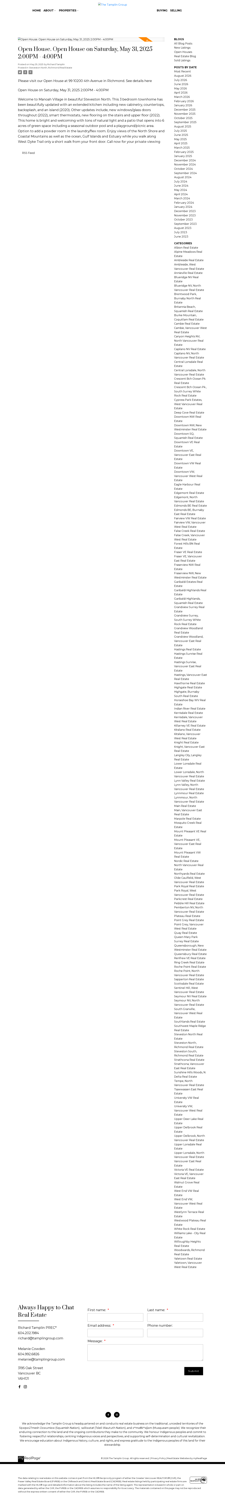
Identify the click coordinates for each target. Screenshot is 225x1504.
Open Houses (183, 52)
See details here (139, 81)
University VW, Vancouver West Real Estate (188, 1110)
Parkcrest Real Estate (188, 899)
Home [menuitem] (36, 10)
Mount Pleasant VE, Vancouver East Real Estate (187, 844)
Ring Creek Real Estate (189, 962)
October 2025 (183, 118)
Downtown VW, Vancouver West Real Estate (188, 476)
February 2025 (184, 152)
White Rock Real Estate (189, 1228)
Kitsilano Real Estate (187, 729)
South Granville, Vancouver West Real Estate (188, 1013)
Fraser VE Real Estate (188, 552)
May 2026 (180, 88)
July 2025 (180, 130)
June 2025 (181, 135)
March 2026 (182, 97)
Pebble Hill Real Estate (189, 903)
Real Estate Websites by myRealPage (187, 1458)
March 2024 (182, 198)
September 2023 (185, 223)
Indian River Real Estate (189, 708)
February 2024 (184, 202)
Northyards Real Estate (189, 873)
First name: (97, 1310)
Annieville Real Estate (188, 273)
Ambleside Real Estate (189, 260)
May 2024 (180, 190)
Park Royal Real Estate (189, 886)
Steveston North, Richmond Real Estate (50, 67)
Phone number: (160, 1325)
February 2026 (184, 101)
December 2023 (185, 211)
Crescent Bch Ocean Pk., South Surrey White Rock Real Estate (190, 391)
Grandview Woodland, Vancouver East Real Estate (188, 641)
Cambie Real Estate (187, 323)
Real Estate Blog (185, 56)
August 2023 (182, 228)
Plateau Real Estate (187, 916)
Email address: (99, 1325)
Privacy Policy (158, 1458)
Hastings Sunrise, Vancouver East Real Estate (187, 666)
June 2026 (181, 84)
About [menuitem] (48, 10)
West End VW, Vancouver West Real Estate (188, 1203)
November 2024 (185, 164)
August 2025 (182, 126)
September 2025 (185, 122)
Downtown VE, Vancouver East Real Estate (187, 455)
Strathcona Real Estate (189, 1059)
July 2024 (180, 181)
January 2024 (183, 206)
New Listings (182, 47)
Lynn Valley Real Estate (189, 780)
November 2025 (185, 113)
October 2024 (183, 168)
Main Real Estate (185, 806)
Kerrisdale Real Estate (188, 712)
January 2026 (183, 105)
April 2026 (180, 92)
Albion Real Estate (186, 247)
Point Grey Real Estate (189, 920)
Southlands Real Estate (189, 1021)
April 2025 (180, 143)
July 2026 (180, 80)
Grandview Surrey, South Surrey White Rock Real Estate (187, 620)
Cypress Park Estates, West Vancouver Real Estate (188, 404)
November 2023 (185, 215)
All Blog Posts (183, 43)
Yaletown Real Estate (188, 1258)
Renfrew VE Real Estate (190, 958)
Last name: (156, 1310)
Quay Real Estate (185, 932)
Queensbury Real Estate (190, 954)
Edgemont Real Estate (189, 493)
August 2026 (182, 75)
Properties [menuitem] (67, 10)
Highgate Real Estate (188, 687)
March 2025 (182, 147)
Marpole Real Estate (187, 818)
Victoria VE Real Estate (189, 1169)
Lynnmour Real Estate (189, 793)
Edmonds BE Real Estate (190, 505)
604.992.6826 (28, 1354)
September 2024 (185, 173)
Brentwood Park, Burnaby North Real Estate (187, 298)
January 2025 (183, 156)
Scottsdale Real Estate (189, 983)
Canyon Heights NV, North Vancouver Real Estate (189, 340)
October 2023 (183, 219)
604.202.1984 (28, 1333)
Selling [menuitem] (176, 10)
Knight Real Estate (186, 742)
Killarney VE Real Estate (190, 725)
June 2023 (181, 236)
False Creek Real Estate (189, 531)
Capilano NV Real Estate (190, 349)
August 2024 (182, 177)
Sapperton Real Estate (189, 979)
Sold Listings (182, 60)
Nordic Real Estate (186, 861)
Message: (95, 1341)
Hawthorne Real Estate (189, 683)
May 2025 (180, 139)
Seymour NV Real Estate (190, 996)
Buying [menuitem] (162, 10)
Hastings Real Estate (187, 649)
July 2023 (180, 232)
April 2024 (181, 194)
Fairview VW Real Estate (190, 518)
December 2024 (185, 160)
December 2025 (185, 109)
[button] (19, 1386)
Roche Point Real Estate (190, 966)
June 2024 (181, 185)
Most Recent (182, 71)
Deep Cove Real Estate (189, 412)
